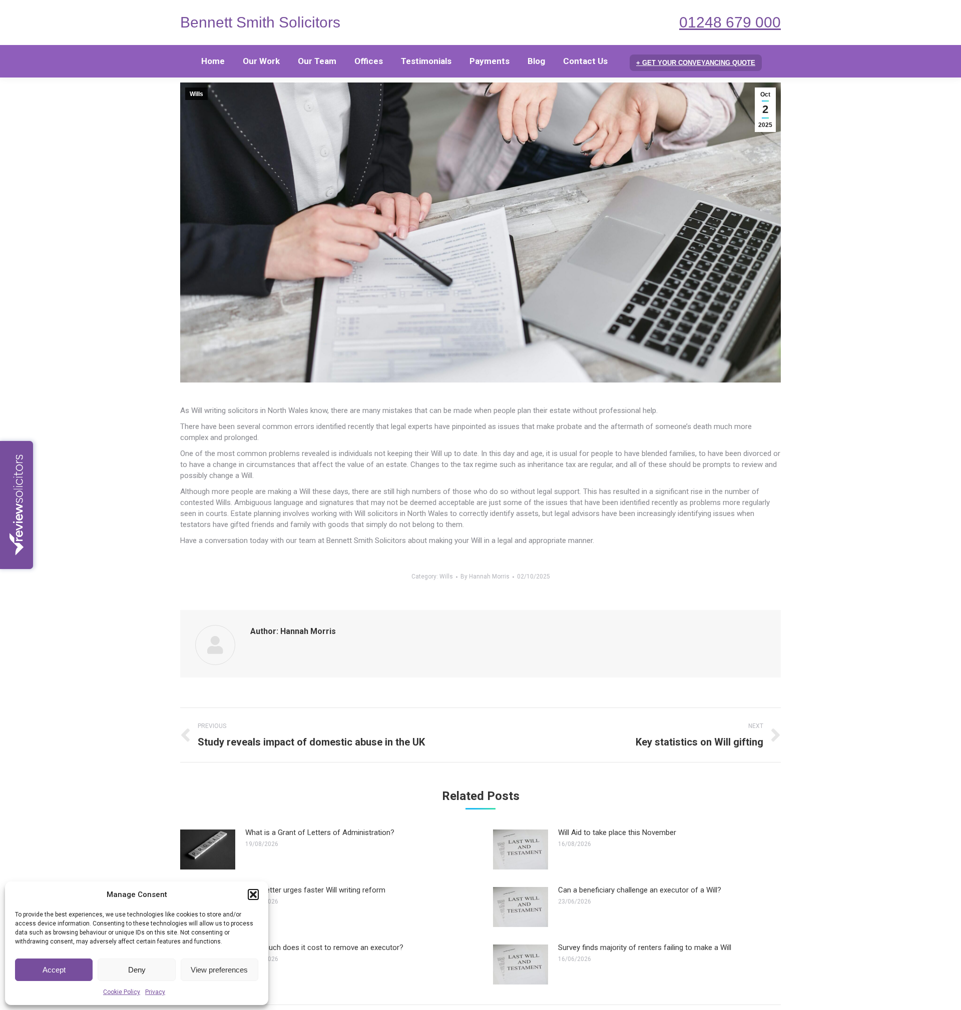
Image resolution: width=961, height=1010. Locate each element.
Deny (137, 970)
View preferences (219, 970)
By (485, 576)
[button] (253, 895)
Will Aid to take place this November (617, 832)
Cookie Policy (121, 992)
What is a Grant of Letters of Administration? (319, 832)
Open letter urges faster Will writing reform (315, 890)
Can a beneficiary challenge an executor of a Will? (639, 890)
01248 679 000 (730, 22)
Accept (54, 970)
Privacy (155, 992)
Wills (196, 94)
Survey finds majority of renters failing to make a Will (644, 947)
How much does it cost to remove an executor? (324, 947)
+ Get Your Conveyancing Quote (695, 62)
